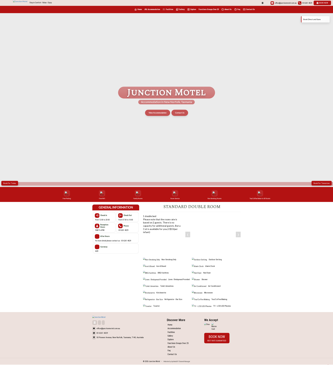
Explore (191, 9)
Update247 (174, 361)
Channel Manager (184, 361)
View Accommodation (157, 113)
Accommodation (152, 9)
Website (166, 361)
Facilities (168, 9)
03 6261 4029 (307, 3)
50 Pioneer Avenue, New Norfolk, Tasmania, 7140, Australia (120, 337)
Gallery (180, 9)
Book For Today (9, 183)
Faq (237, 9)
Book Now (323, 3)
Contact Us (249, 9)
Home (138, 9)
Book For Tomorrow (322, 183)
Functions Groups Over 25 (209, 9)
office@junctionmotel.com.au (286, 3)
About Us (226, 9)
